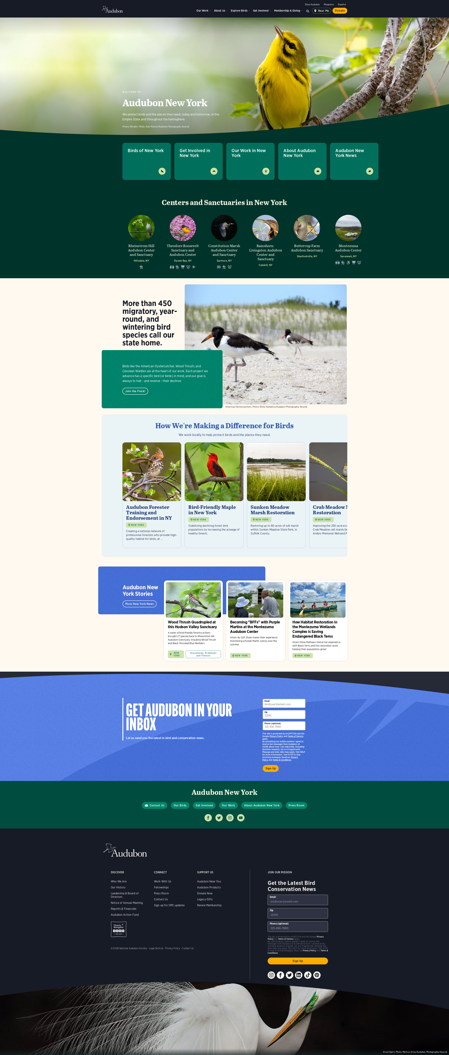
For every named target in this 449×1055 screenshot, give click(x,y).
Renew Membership (209, 905)
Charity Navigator (118, 929)
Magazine (329, 4)
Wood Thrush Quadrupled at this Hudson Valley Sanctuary (193, 621)
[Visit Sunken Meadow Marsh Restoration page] (276, 495)
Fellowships (161, 887)
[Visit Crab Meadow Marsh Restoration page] (338, 495)
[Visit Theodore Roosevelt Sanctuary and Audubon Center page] (183, 241)
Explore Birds (239, 10)
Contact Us (157, 805)
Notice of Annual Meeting (127, 902)
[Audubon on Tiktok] (307, 975)
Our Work (202, 10)
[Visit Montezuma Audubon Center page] (348, 241)
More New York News (139, 604)
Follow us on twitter (219, 817)
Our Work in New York (249, 153)
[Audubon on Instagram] (271, 975)
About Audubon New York (299, 153)
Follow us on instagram (230, 817)
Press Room (296, 805)
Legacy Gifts (205, 899)
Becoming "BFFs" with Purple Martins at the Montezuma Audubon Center (255, 621)
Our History (118, 887)
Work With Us (162, 881)
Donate (340, 10)
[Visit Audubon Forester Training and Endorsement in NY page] (152, 495)
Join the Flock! (135, 391)
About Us (219, 10)
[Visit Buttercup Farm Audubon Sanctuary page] (307, 241)
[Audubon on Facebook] (280, 975)
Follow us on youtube (240, 817)
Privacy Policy (276, 736)
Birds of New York (146, 150)
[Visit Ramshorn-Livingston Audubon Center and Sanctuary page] (265, 241)
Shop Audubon (312, 4)
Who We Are (119, 881)
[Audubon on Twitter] (289, 975)
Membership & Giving (287, 10)
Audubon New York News (349, 153)
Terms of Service (295, 736)
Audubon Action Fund (125, 914)
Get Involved (261, 10)
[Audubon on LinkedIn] (298, 975)
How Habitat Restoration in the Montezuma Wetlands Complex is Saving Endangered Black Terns (318, 621)
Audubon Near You (209, 881)
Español (342, 4)
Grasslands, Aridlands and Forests (203, 654)
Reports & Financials (124, 908)
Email (267, 701)
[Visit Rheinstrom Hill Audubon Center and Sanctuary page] (141, 241)
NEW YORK (137, 525)
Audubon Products (209, 887)
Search (308, 11)
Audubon (112, 9)
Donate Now (205, 893)
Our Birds (180, 805)
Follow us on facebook (208, 817)
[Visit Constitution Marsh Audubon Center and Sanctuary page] (224, 241)
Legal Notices (156, 948)
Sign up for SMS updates (169, 905)
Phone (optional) (272, 723)
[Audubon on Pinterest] (317, 975)
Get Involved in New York (195, 153)
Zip (266, 712)
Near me (323, 10)
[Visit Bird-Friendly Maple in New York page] (214, 495)
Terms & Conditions (282, 760)
